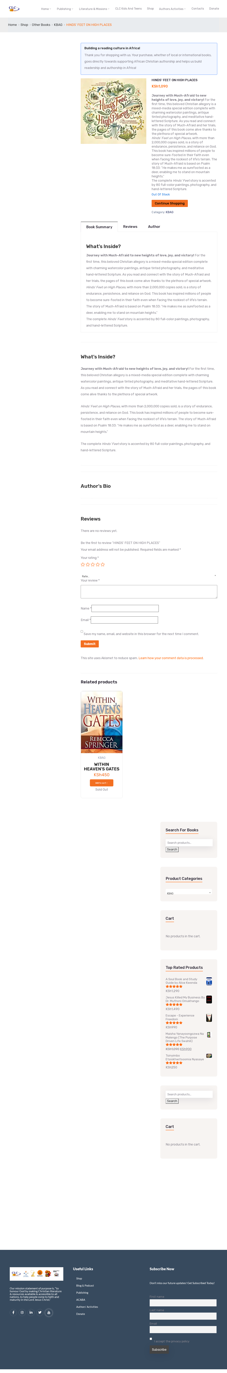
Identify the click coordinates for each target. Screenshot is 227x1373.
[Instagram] (22, 1312)
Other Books (41, 25)
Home (45, 9)
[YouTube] (48, 1312)
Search (172, 849)
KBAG (58, 25)
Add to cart (100, 783)
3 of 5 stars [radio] (93, 564)
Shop (150, 8)
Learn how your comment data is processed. (171, 658)
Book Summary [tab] (99, 227)
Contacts (198, 8)
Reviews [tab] (130, 226)
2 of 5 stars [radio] (88, 564)
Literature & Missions (93, 9)
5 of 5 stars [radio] (103, 564)
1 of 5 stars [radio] (83, 564)
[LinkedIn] (31, 1312)
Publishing (64, 9)
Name (86, 608)
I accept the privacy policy (171, 1341)
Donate (214, 8)
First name (157, 1296)
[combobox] (149, 574)
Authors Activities (171, 9)
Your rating (90, 558)
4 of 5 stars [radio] (98, 564)
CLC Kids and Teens (128, 8)
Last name (157, 1310)
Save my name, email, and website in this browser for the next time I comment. (141, 634)
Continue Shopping (170, 203)
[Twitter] (39, 1312)
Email (86, 620)
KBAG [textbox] (170, 893)
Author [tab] (154, 226)
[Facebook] (13, 1312)
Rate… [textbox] (85, 576)
